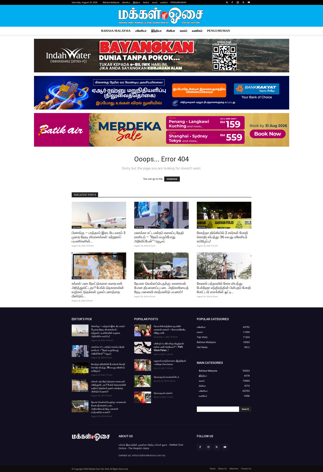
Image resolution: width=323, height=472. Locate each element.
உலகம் (154, 2)
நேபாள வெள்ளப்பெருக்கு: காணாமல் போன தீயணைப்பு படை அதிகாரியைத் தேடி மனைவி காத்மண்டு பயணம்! (161, 288)
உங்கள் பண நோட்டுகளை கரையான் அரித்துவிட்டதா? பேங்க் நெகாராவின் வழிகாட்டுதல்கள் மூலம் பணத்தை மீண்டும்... (98, 290)
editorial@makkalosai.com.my (148, 455)
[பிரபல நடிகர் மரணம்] (142, 397)
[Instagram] (237, 2)
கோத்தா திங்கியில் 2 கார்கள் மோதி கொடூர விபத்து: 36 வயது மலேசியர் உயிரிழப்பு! (222, 237)
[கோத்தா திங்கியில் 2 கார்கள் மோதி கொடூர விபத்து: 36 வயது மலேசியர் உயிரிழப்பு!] (224, 215)
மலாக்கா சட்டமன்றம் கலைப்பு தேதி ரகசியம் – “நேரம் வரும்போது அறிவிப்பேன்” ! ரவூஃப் (159, 237)
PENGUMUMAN (178, 2)
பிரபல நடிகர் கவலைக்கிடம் (166, 377)
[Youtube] (248, 2)
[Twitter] (243, 2)
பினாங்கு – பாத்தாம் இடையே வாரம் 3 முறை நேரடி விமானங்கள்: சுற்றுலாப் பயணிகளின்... (98, 237)
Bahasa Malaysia (111, 2)
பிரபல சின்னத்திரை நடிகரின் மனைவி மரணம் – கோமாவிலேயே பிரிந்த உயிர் (170, 329)
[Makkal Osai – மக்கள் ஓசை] (161, 16)
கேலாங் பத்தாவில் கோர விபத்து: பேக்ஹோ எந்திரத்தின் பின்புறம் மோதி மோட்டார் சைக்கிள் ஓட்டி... (224, 288)
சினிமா (146, 2)
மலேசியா (126, 2)
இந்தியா (136, 2)
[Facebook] (232, 2)
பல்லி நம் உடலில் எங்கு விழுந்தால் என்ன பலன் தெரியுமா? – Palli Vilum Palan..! (169, 347)
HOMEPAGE (172, 179)
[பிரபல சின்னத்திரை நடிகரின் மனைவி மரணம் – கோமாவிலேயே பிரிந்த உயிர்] (142, 330)
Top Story (76, 227)
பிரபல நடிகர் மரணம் (163, 393)
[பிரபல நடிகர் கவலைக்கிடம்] (142, 381)
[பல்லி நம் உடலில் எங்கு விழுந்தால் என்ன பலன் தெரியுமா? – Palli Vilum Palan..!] (142, 348)
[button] (227, 2)
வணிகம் (164, 2)
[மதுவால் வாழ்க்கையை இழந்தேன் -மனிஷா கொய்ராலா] (142, 365)
